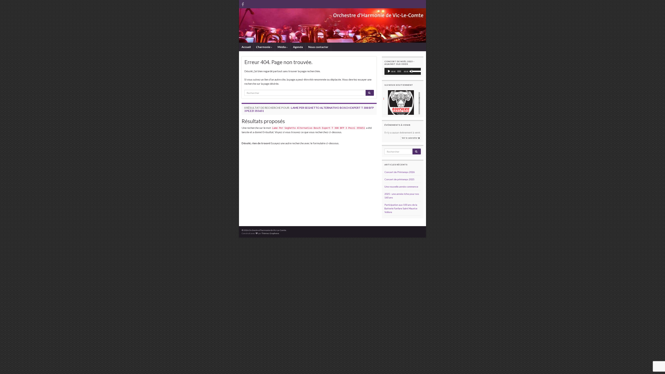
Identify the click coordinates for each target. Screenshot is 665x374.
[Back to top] (657, 353)
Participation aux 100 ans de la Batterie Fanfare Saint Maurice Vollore (400, 208)
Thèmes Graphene (270, 233)
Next (416, 102)
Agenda (298, 46)
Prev (389, 102)
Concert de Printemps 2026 (399, 172)
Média (282, 46)
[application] (402, 71)
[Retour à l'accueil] (332, 25)
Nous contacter (318, 46)
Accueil (246, 46)
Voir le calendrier (410, 137)
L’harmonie (263, 46)
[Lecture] (389, 71)
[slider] (415, 71)
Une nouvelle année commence (401, 186)
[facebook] (243, 3)
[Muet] (411, 71)
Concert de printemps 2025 (399, 179)
